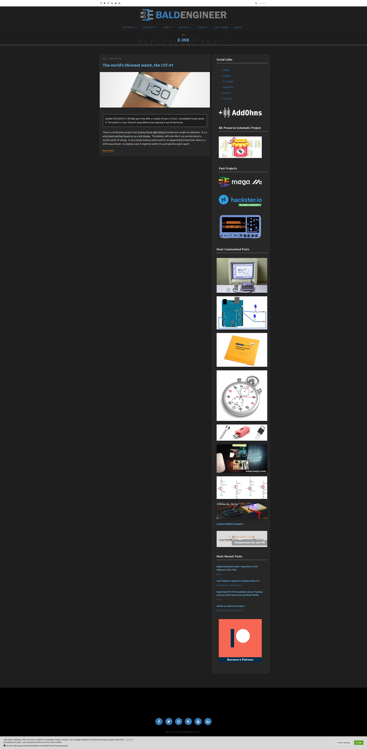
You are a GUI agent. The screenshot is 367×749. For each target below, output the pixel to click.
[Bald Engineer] (183, 15)
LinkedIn (226, 75)
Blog (105, 59)
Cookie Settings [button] (343, 743)
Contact (202, 27)
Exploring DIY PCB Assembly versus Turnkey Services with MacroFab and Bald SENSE (240, 593)
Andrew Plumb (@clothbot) (151, 132)
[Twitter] (168, 721)
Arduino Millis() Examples (230, 524)
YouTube (227, 98)
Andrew (130, 144)
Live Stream (221, 27)
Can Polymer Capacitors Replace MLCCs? (238, 581)
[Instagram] (178, 721)
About (238, 27)
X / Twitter (227, 81)
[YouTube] (198, 721)
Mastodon (227, 87)
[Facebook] (159, 721)
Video (166, 27)
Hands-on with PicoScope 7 (231, 606)
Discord (226, 93)
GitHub (226, 70)
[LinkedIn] (208, 721)
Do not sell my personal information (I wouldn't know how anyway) (37, 745)
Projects (148, 27)
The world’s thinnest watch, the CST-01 (138, 65)
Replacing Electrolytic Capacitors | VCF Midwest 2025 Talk (237, 568)
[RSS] (188, 721)
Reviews (183, 27)
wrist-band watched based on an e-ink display (126, 136)
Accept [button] (359, 743)
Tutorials (128, 27)
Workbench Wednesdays (229, 585)
